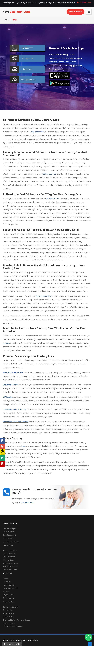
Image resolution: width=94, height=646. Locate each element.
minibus (6, 343)
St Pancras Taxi (49, 174)
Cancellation (8, 610)
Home (6, 20)
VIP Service (7, 397)
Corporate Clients (10, 570)
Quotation (27, 58)
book (23, 446)
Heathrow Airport (10, 528)
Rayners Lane (8, 595)
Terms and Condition (11, 607)
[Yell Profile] (2, 452)
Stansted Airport (9, 535)
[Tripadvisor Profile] (2, 458)
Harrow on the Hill (10, 588)
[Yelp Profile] (2, 464)
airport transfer (37, 131)
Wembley (6, 582)
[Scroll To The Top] (90, 644)
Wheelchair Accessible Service (15, 421)
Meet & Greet (8, 560)
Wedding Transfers (10, 563)
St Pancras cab (52, 198)
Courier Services (9, 553)
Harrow (6, 578)
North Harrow (8, 585)
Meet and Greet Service (13, 372)
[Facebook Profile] (2, 441)
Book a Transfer (75, 11)
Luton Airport (8, 538)
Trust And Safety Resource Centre (16, 620)
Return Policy (8, 616)
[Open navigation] (89, 12)
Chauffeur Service (10, 384)
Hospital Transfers (10, 566)
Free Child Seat (9, 557)
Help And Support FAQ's (12, 626)
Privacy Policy (8, 613)
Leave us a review (13, 644)
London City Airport (10, 541)
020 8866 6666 (27, 502)
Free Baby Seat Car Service (14, 409)
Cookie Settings (9, 623)
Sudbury (6, 591)
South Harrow (8, 598)
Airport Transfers (9, 550)
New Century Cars (43, 296)
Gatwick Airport (9, 531)
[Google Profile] (2, 446)
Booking (27, 80)
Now (27, 69)
